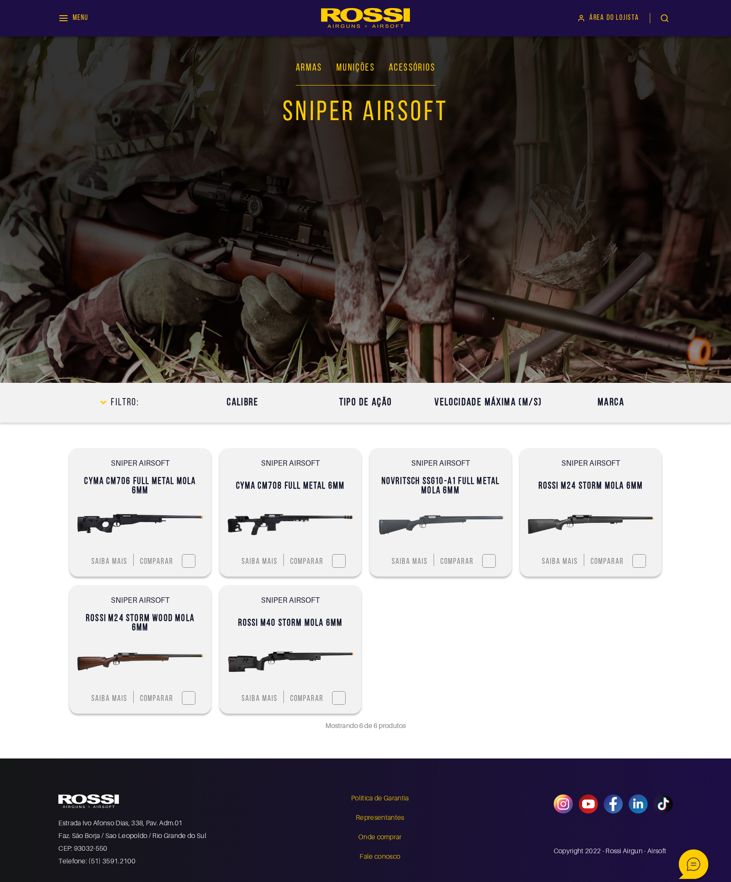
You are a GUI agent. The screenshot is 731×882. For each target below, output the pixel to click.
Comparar (156, 562)
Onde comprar (380, 837)
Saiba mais (109, 562)
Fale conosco (380, 856)
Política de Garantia (380, 798)
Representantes (380, 817)
